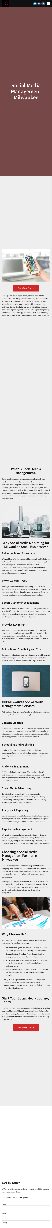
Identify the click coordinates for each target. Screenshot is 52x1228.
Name (4, 1204)
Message (5, 1223)
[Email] (39, 3)
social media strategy (10, 493)
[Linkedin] (35, 3)
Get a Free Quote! (26, 288)
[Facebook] (43, 3)
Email (4, 1213)
